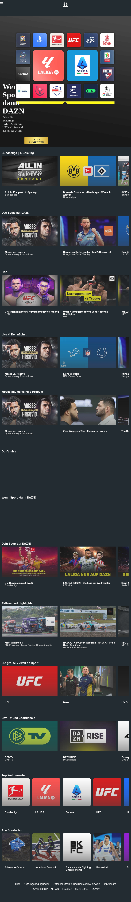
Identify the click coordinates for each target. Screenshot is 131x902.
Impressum (110, 884)
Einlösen (67, 889)
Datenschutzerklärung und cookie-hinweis (76, 884)
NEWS (55, 889)
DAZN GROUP (39, 889)
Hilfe (17, 884)
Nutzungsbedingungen (37, 884)
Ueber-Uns (81, 889)
